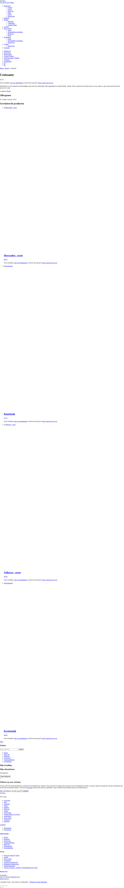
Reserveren (11, 16)
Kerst (9, 35)
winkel (6, 811)
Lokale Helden (12, 25)
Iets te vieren (8, 28)
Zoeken (21, 749)
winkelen (25, 791)
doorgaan (30, 787)
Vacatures (7, 48)
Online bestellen (4, 833)
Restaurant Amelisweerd (11, 864)
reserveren (7, 800)
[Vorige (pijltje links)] (1, 887)
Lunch (10, 9)
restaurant (7, 804)
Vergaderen (7, 37)
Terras (10, 14)
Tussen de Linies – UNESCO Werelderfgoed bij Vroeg (21, 868)
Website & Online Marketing (38, 882)
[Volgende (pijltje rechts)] (2, 887)
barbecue (6, 821)
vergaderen (7, 861)
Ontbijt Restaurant (9, 866)
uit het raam (7, 813)
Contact (6, 44)
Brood (7, 68)
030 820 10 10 (15, 877)
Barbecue (11, 34)
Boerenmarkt (8, 54)
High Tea (10, 11)
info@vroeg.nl (4, 879)
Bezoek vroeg (3, 871)
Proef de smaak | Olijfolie (11, 58)
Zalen (9, 30)
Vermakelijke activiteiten (15, 32)
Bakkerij (6, 18)
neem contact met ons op (45, 83)
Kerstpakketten (8, 848)
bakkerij (6, 807)
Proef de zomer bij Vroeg (11, 855)
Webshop (10, 21)
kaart (5, 802)
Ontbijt (10, 7)
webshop (3, 825)
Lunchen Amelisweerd (11, 862)
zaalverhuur (7, 816)
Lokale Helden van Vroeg (12, 814)
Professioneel (8, 846)
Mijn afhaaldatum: (5, 791)
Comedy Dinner (9, 56)
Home (2, 68)
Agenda (6, 27)
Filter (1, 742)
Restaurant (7, 6)
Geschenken (7, 61)
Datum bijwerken (5, 776)
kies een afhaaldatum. (16, 83)
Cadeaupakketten (9, 760)
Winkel (6, 20)
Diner (9, 13)
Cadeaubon (11, 23)
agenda (6, 857)
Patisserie (7, 756)
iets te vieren (8, 818)
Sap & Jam (7, 758)
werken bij (7, 820)
